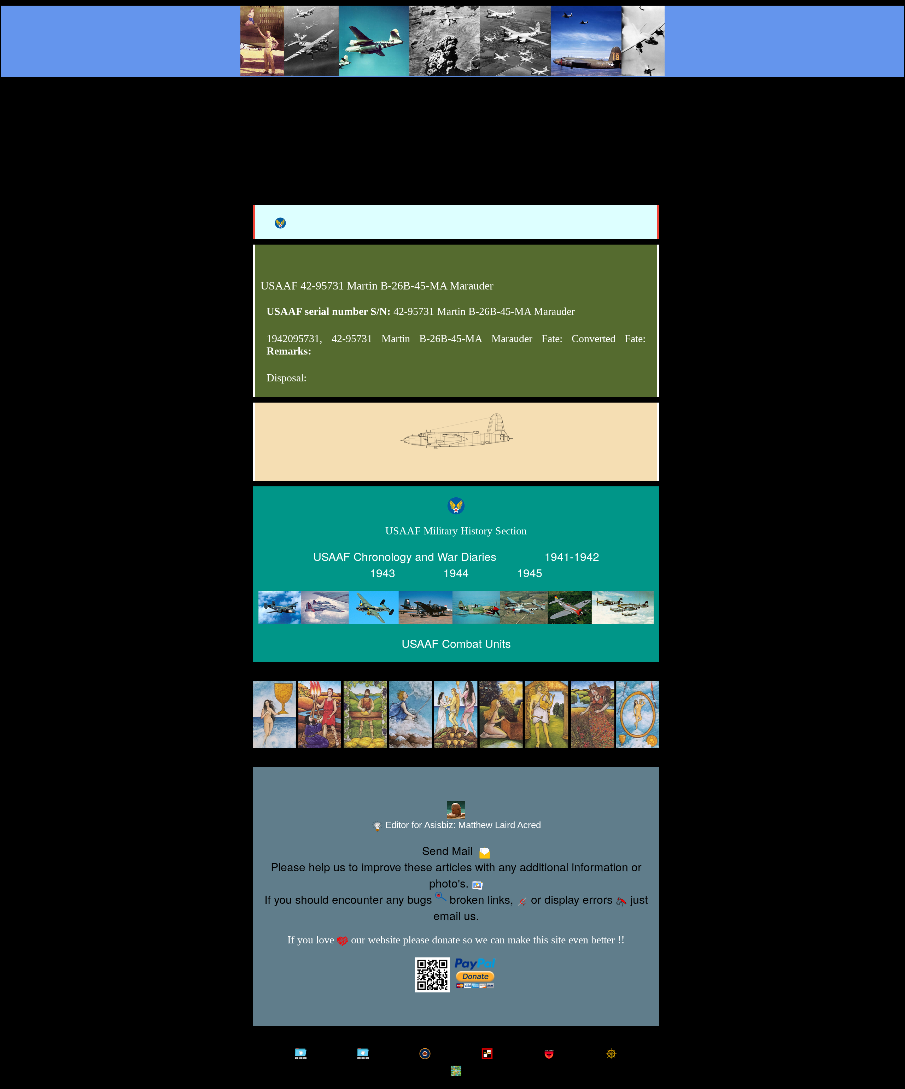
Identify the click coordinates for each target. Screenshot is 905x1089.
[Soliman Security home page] (549, 1050)
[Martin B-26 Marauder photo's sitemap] (363, 1050)
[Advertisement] (452, 131)
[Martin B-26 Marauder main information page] (452, 41)
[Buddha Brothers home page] (611, 1050)
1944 (456, 572)
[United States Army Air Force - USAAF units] (456, 607)
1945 (529, 572)
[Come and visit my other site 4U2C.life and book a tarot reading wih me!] (456, 715)
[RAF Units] (425, 1050)
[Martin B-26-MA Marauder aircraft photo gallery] (456, 450)
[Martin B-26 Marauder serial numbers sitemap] (301, 1050)
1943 (382, 572)
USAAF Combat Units (456, 643)
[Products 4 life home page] (456, 1068)
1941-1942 (571, 556)
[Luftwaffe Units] (487, 1050)
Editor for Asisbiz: (462, 825)
